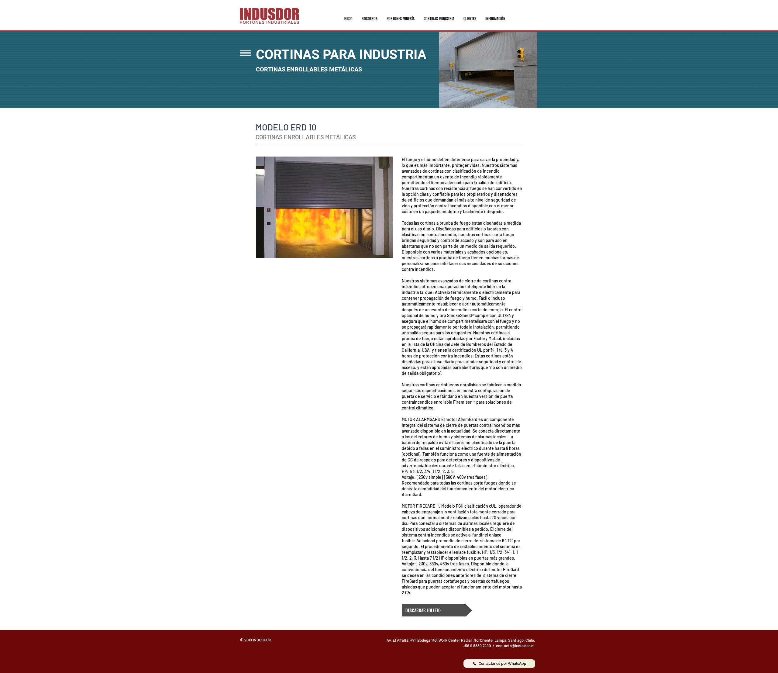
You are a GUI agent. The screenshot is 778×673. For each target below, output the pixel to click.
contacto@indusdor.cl (515, 645)
